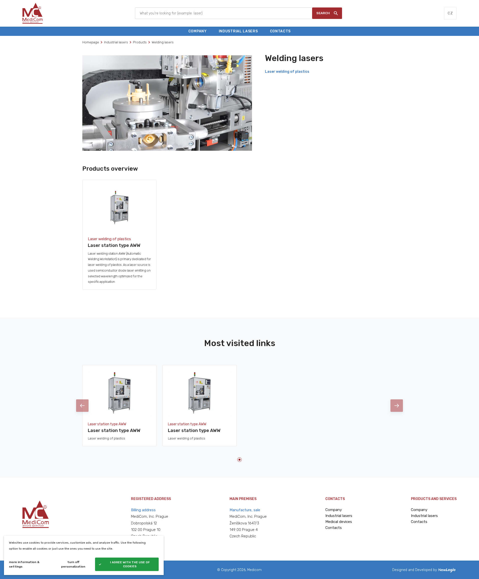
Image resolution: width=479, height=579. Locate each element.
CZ (450, 13)
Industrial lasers (116, 42)
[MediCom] (32, 13)
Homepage (90, 42)
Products (140, 42)
